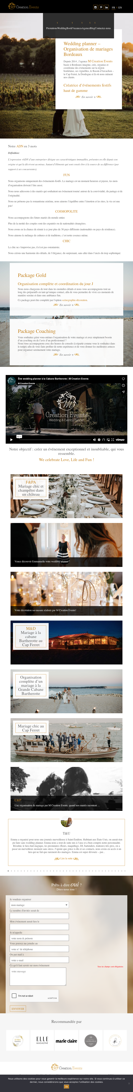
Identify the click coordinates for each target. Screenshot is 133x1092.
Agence (86, 28)
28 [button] (95, 858)
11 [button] (40, 858)
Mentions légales (93, 1062)
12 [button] (43, 858)
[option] (66, 834)
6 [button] (24, 858)
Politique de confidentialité (66, 1068)
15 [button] (53, 858)
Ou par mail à (17, 941)
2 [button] (11, 858)
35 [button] (118, 858)
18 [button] (63, 858)
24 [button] (82, 858)
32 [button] (108, 858)
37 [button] (125, 858)
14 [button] (50, 858)
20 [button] (69, 858)
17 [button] (60, 858)
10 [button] (37, 858)
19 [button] (66, 858)
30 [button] (102, 858)
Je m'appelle (16, 919)
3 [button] (14, 858)
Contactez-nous (103, 28)
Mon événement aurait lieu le (24, 909)
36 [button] (121, 858)
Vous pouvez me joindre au (24, 930)
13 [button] (47, 858)
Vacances (77, 28)
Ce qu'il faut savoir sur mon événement (29, 952)
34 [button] (115, 858)
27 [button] (92, 858)
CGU (111, 1062)
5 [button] (21, 858)
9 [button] (34, 858)
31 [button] (105, 858)
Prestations (51, 28)
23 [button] (79, 858)
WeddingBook (64, 28)
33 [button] (112, 858)
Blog (92, 28)
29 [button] (99, 858)
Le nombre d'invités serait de (24, 897)
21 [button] (73, 858)
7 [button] (27, 858)
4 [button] (17, 858)
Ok (66, 1086)
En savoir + (89, 97)
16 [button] (56, 858)
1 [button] (8, 858)
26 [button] (89, 858)
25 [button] (86, 858)
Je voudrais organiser (20, 886)
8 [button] (30, 858)
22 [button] (76, 858)
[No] (129, 1083)
